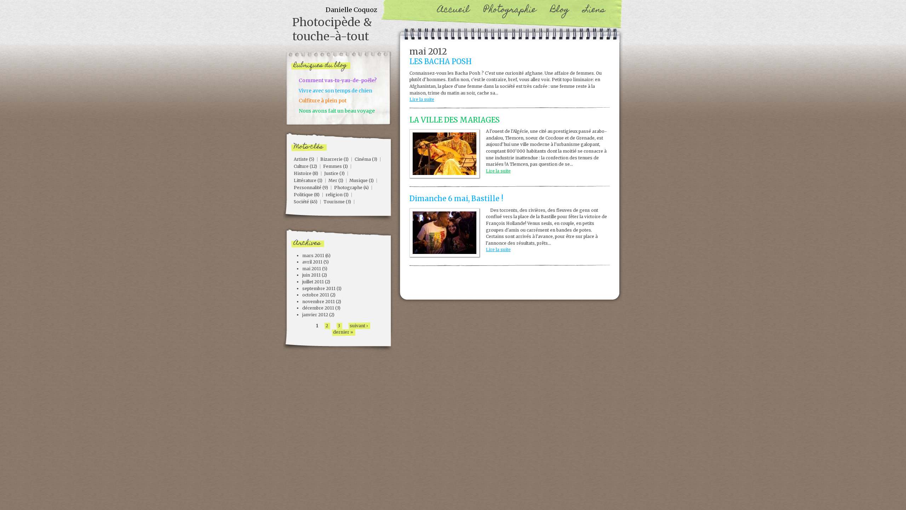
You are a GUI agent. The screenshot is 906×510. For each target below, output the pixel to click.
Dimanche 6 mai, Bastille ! (456, 198)
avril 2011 (312, 262)
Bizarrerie (331, 159)
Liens (594, 10)
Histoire (302, 173)
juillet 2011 (313, 281)
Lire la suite (421, 99)
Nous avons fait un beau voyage (337, 111)
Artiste (301, 159)
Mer (332, 180)
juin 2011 (311, 275)
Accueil (453, 10)
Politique (303, 194)
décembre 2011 (318, 308)
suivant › (359, 325)
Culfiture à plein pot (322, 100)
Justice (331, 173)
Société (301, 201)
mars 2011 (313, 255)
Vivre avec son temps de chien (335, 90)
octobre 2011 (315, 295)
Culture (301, 166)
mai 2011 (311, 268)
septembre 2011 (319, 288)
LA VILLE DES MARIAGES (454, 120)
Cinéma (363, 159)
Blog (559, 10)
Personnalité (307, 187)
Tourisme (334, 201)
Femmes (332, 166)
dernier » (343, 332)
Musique (358, 180)
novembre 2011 (318, 301)
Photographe (348, 187)
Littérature (305, 180)
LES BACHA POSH (440, 61)
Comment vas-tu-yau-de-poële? (338, 80)
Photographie (510, 10)
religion (334, 194)
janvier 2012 (315, 314)
